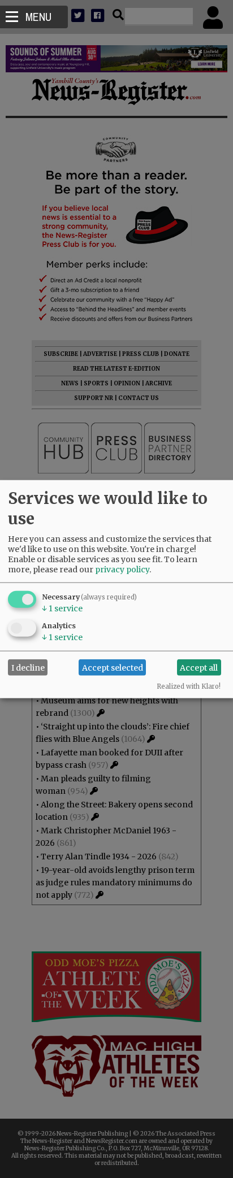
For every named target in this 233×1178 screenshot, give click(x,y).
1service (62, 608)
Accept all (199, 667)
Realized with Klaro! (189, 686)
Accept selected (112, 667)
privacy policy (122, 569)
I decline (28, 667)
